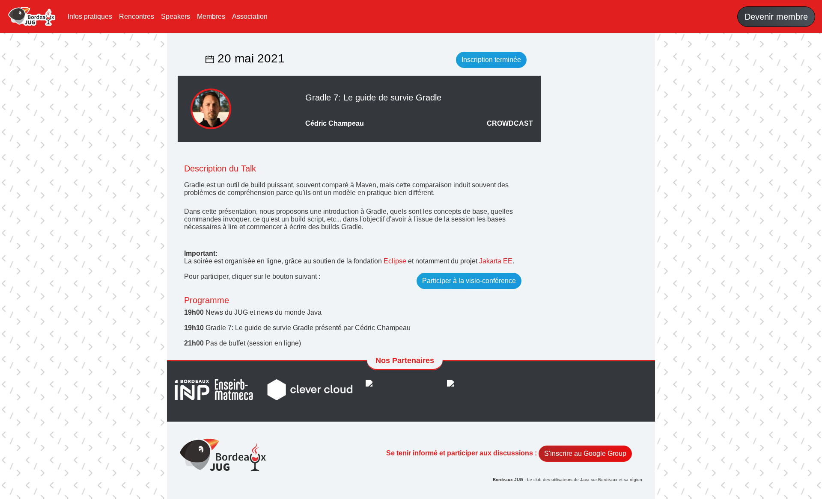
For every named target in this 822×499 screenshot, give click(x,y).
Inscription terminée (491, 59)
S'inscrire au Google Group (585, 453)
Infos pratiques (90, 16)
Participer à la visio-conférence (469, 280)
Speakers (175, 16)
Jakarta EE (495, 261)
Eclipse (395, 261)
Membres (211, 16)
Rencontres (136, 16)
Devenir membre (776, 16)
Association (250, 16)
